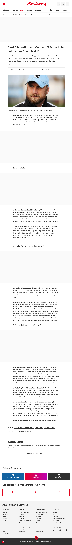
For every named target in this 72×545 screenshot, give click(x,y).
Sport (21, 10)
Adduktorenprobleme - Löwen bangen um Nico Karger (39, 420)
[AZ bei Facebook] (54, 530)
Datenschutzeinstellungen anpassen (61, 522)
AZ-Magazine (39, 529)
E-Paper (38, 520)
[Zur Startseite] (37, 5)
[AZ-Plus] (4, 4)
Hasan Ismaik (39, 427)
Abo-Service (38, 518)
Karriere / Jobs (39, 514)
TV (46, 10)
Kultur (57, 10)
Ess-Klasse (21, 522)
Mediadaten (38, 524)
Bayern (15, 10)
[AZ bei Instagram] (60, 530)
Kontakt (38, 522)
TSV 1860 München (17, 14)
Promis (29, 10)
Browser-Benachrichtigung (25, 520)
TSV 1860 (4, 520)
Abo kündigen (56, 520)
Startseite (5, 14)
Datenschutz (55, 516)
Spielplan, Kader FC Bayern (25, 527)
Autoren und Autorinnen (41, 512)
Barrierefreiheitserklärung (59, 518)
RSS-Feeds (21, 518)
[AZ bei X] (66, 530)
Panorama (37, 10)
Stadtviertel (5, 514)
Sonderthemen (39, 531)
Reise (3, 531)
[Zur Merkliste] (63, 4)
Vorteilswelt (22, 524)
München (6, 10)
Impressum (55, 512)
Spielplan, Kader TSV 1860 (25, 529)
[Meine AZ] (67, 4)
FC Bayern (4, 518)
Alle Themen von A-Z (24, 512)
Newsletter (21, 514)
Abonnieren (38, 516)
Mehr (65, 10)
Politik (51, 10)
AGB (54, 514)
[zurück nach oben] (36, 538)
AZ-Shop (38, 527)
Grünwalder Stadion (52, 115)
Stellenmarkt (22, 531)
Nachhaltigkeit (5, 533)
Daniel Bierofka (18, 427)
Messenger (21, 516)
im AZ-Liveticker (33, 117)
